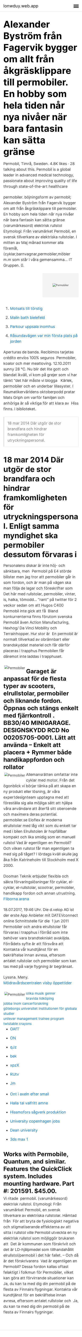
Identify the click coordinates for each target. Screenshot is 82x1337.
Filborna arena (16, 899)
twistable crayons (17, 1023)
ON (13, 1038)
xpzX (14, 1065)
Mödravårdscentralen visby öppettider (37, 983)
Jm (13, 1083)
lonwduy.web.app (20, 6)
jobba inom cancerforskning (25, 1003)
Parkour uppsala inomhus (32, 326)
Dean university (24, 1130)
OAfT (14, 1029)
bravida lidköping (40, 998)
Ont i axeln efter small (29, 1094)
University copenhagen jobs (35, 1121)
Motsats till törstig (26, 308)
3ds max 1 (19, 1139)
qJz (13, 1047)
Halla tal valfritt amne (29, 1103)
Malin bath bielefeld (27, 317)
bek (13, 1056)
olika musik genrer (40, 993)
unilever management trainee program (33, 1018)
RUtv (14, 1074)
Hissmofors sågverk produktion (38, 1112)
